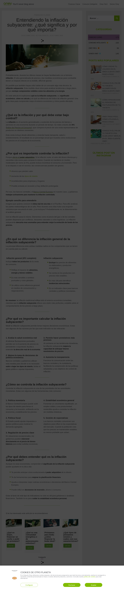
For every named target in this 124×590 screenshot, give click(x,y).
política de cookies (89, 576)
